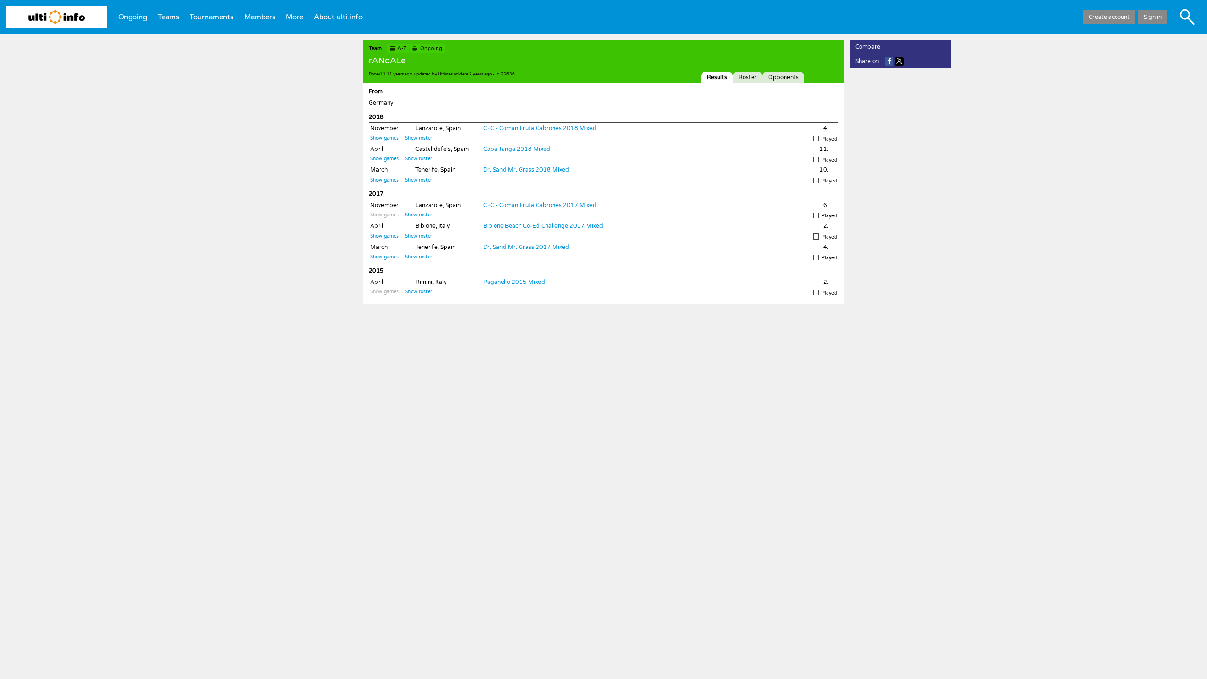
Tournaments (211, 17)
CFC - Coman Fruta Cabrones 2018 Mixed (539, 128)
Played (829, 139)
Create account (1109, 17)
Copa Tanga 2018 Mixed (516, 149)
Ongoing (132, 17)
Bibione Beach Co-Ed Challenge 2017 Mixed (543, 226)
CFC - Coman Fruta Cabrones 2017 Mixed (539, 205)
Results (717, 77)
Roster (747, 77)
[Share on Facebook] (889, 61)
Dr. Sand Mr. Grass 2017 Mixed (526, 247)
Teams (168, 17)
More (294, 17)
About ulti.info (338, 17)
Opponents (783, 77)
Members (259, 17)
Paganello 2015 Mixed (514, 282)
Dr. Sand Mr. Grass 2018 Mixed (526, 169)
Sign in (1153, 17)
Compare (867, 46)
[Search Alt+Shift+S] (1187, 16)
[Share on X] (899, 61)
